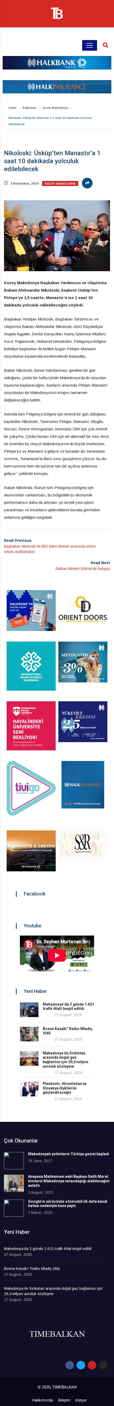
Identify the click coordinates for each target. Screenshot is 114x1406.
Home (12, 107)
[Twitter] (81, 1365)
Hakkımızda (42, 1400)
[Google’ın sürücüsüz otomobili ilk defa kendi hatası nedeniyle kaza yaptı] (14, 1208)
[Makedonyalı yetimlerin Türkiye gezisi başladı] (14, 1160)
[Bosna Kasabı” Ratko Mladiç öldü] (29, 1034)
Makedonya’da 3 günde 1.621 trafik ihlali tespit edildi (68, 1007)
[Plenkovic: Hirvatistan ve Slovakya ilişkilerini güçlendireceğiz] (29, 1089)
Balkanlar (29, 107)
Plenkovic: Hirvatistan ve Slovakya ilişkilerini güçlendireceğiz (64, 1088)
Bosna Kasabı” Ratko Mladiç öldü (68, 1031)
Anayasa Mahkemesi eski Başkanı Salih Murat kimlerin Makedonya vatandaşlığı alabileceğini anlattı (68, 1181)
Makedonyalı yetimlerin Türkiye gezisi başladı (68, 1154)
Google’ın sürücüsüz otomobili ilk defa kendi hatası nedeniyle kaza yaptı (67, 1204)
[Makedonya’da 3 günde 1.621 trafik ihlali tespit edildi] (29, 1009)
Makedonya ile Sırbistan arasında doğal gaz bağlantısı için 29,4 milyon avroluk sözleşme (65, 1059)
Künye (80, 1400)
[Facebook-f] (69, 1365)
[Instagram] (103, 1365)
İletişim (64, 1400)
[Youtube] (92, 1365)
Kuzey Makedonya (55, 107)
